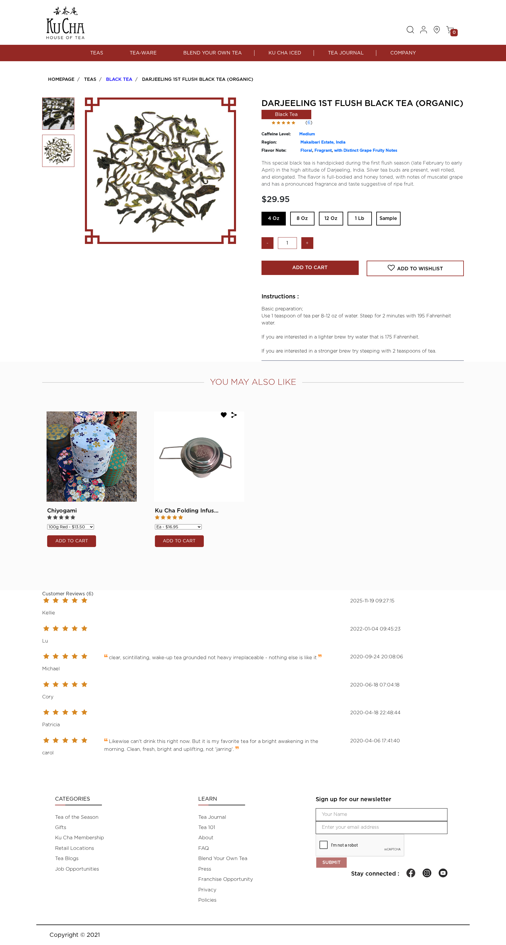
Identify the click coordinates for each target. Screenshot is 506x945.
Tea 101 (206, 827)
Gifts (60, 827)
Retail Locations (74, 848)
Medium (307, 134)
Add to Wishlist (420, 268)
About (205, 837)
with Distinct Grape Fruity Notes (365, 150)
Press (204, 869)
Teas (96, 53)
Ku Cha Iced (285, 53)
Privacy (207, 889)
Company (403, 53)
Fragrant (323, 150)
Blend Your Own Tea (212, 53)
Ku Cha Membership (79, 837)
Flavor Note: (273, 150)
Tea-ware (143, 53)
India (341, 142)
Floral (306, 150)
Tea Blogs (66, 858)
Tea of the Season (76, 817)
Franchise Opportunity (225, 879)
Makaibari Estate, (318, 142)
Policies (207, 900)
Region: (269, 142)
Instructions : (280, 297)
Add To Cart (310, 267)
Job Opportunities (77, 869)
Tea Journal (346, 53)
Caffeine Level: (276, 134)
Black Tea (119, 79)
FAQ (203, 848)
